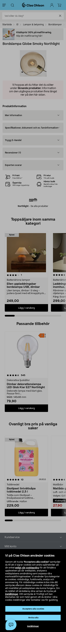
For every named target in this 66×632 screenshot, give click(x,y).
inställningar (11, 594)
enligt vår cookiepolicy (27, 568)
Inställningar (33, 626)
